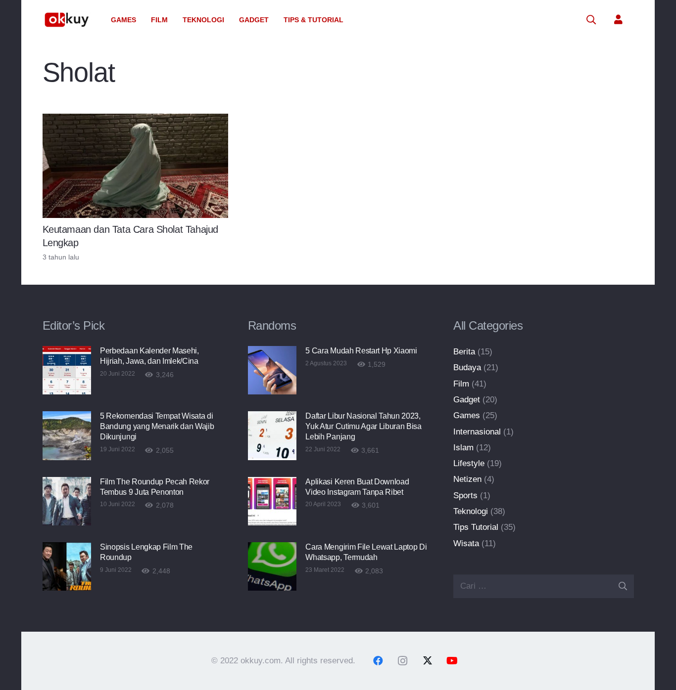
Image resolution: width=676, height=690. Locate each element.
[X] (427, 660)
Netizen (467, 479)
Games (466, 415)
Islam (463, 447)
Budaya (467, 367)
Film (461, 383)
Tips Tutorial (475, 527)
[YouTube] (452, 660)
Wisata (466, 543)
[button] (140, 20)
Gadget (466, 399)
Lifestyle (468, 463)
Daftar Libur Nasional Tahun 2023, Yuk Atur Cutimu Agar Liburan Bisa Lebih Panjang (363, 426)
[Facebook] (378, 660)
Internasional (477, 431)
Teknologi (470, 511)
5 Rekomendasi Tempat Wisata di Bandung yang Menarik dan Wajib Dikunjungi (157, 426)
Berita (464, 351)
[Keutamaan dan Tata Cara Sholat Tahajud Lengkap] (136, 166)
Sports (465, 495)
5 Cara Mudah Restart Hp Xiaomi (361, 350)
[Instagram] (402, 660)
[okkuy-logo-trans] (67, 20)
